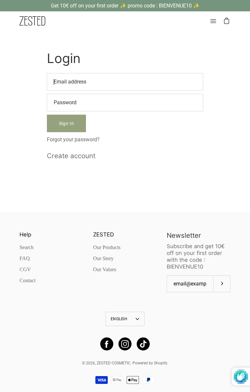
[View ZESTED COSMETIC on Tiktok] (143, 343)
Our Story (103, 258)
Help (25, 234)
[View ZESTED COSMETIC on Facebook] (106, 343)
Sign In (66, 123)
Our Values (104, 269)
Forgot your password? (73, 139)
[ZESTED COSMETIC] (33, 21)
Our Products (106, 247)
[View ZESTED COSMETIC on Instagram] (125, 343)
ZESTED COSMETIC (114, 363)
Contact (27, 280)
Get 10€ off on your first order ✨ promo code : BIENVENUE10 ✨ (125, 6)
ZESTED (103, 234)
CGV (25, 269)
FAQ (25, 258)
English (119, 319)
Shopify (160, 363)
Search (27, 247)
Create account (71, 156)
